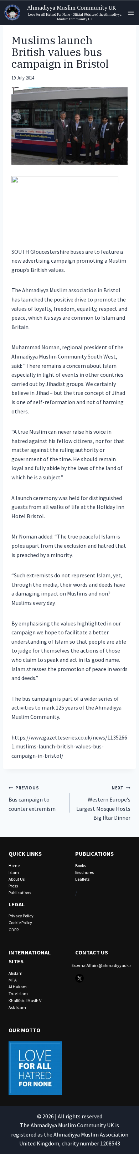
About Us (17, 879)
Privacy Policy (21, 915)
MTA (13, 980)
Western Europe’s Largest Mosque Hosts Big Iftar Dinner (103, 803)
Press (13, 885)
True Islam (18, 993)
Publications (20, 892)
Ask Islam (17, 1007)
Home (14, 865)
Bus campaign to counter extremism (32, 798)
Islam (14, 872)
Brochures (84, 872)
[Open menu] (130, 12)
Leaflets (82, 879)
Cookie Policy (20, 922)
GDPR (14, 929)
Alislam (15, 973)
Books (80, 865)
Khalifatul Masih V (25, 1000)
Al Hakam (18, 986)
